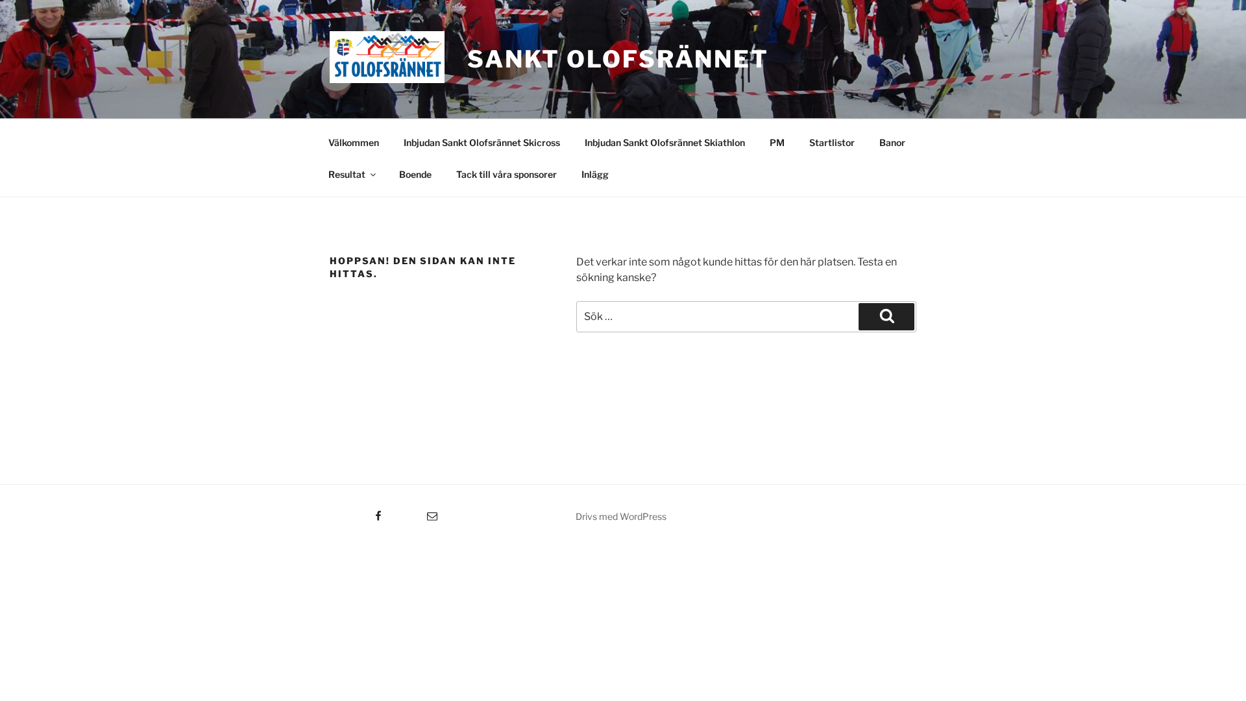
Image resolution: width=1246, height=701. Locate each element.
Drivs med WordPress (621, 516)
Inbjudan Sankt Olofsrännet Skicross (482, 142)
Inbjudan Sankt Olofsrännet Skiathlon (665, 142)
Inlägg (595, 174)
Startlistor (832, 142)
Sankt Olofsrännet (618, 59)
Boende (415, 174)
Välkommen (353, 142)
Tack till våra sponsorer (506, 174)
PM (777, 142)
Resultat (346, 174)
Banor (892, 142)
